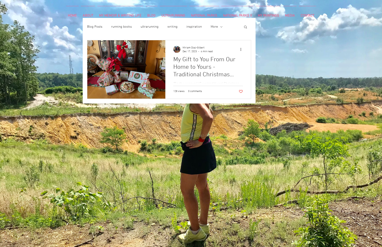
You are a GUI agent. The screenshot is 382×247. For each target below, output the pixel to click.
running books (121, 27)
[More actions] (242, 49)
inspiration (194, 27)
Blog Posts (94, 27)
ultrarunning (150, 27)
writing (172, 27)
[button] (245, 27)
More (214, 27)
